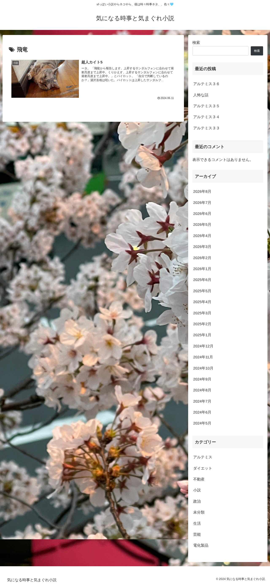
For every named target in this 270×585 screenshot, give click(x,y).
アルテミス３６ (206, 84)
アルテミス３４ (206, 117)
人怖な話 (200, 95)
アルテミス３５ (206, 106)
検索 (196, 42)
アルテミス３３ (206, 128)
